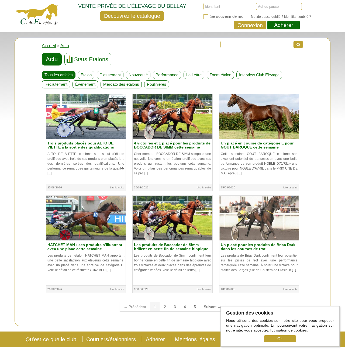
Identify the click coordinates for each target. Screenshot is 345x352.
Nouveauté (138, 75)
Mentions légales (195, 339)
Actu (64, 45)
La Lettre (194, 75)
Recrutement (55, 84)
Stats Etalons (91, 59)
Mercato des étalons (121, 84)
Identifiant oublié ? (297, 17)
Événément (85, 84)
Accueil (49, 45)
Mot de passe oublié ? (267, 17)
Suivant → (212, 307)
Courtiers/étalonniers (111, 339)
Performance (167, 75)
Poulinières (156, 84)
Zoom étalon (220, 75)
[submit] (298, 44)
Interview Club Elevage (259, 75)
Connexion (250, 25)
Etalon (86, 75)
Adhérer (283, 25)
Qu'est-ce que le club (51, 339)
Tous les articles (58, 75)
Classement (110, 75)
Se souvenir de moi (226, 16)
